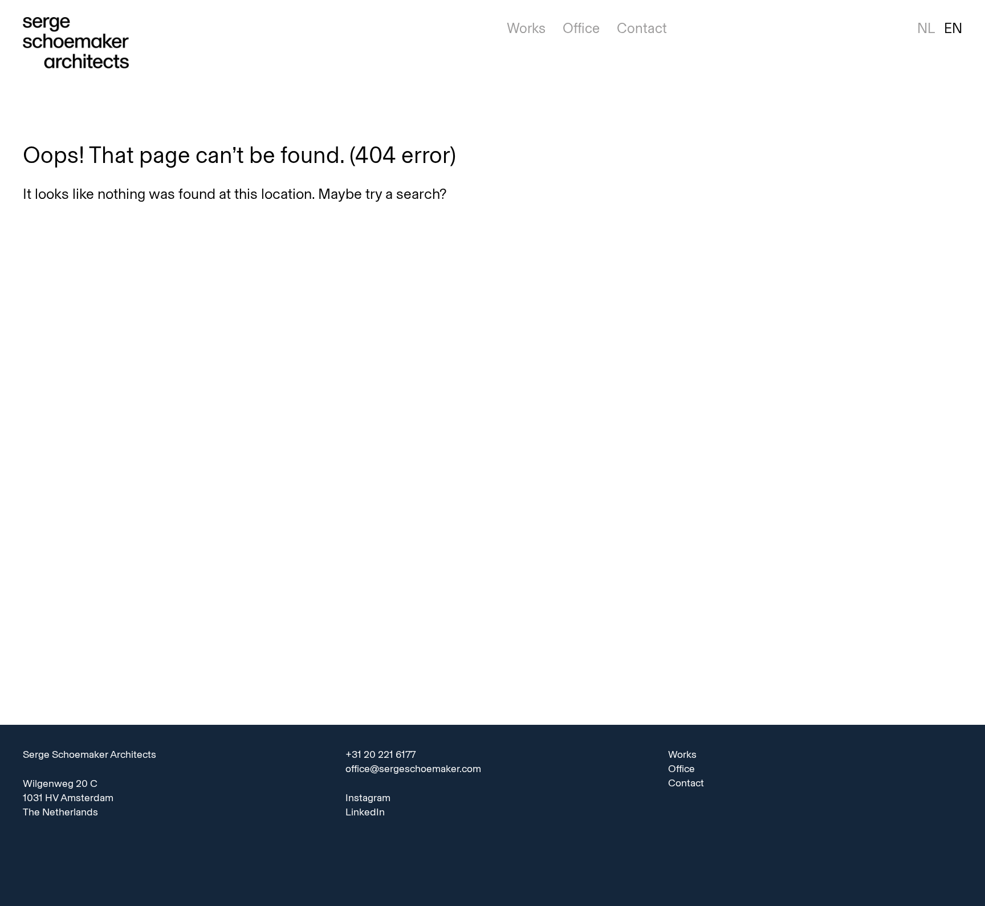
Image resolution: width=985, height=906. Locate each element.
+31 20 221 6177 (380, 754)
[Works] (250, 44)
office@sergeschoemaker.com (413, 768)
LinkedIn (365, 812)
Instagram (367, 797)
